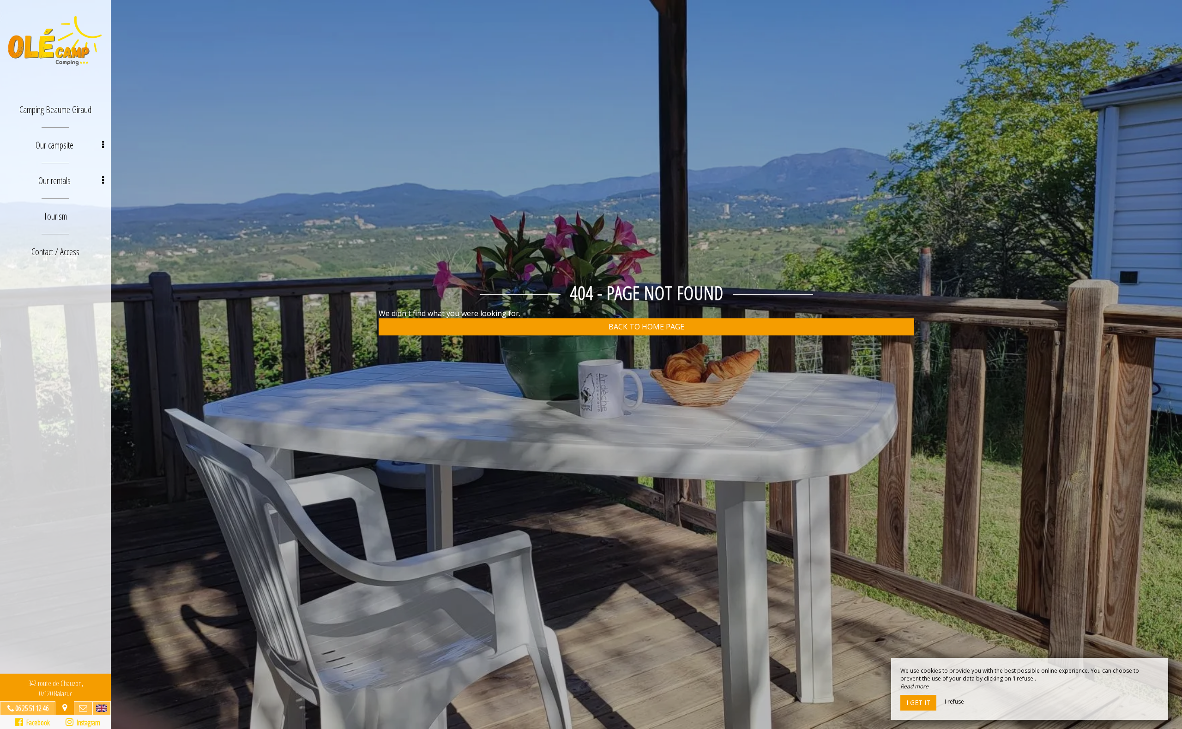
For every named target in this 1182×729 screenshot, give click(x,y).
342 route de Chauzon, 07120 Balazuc (55, 688)
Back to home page (646, 327)
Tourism (55, 216)
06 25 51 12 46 (31, 708)
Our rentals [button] (54, 180)
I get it (918, 702)
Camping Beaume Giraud (55, 109)
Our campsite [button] (54, 145)
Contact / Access (55, 251)
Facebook (36, 722)
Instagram (86, 722)
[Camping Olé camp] (55, 40)
